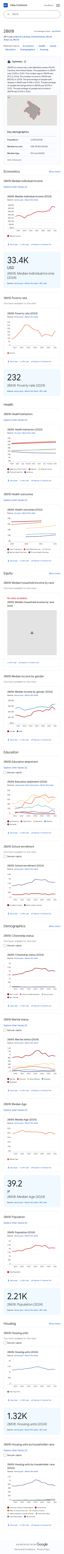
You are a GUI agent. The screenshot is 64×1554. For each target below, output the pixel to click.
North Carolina (22, 36)
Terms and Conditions (24, 1549)
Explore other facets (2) (15, 187)
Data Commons (18, 5)
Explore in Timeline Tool (42, 244)
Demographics (27, 49)
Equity (53, 46)
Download (14, 244)
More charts (54, 171)
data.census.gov (32, 785)
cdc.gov (17, 433)
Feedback (48, 5)
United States (38, 36)
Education (10, 49)
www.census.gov (14, 160)
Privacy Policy (43, 1549)
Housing (44, 49)
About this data (31, 200)
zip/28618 (56, 31)
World (16, 39)
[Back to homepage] (6, 5)
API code (25, 244)
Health (42, 46)
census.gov (18, 200)
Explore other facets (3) (15, 1025)
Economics (28, 46)
